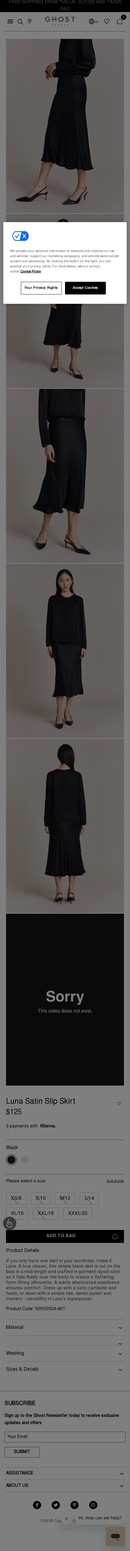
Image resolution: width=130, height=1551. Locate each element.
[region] (65, 263)
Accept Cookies (85, 288)
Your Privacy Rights (41, 288)
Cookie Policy (30, 271)
